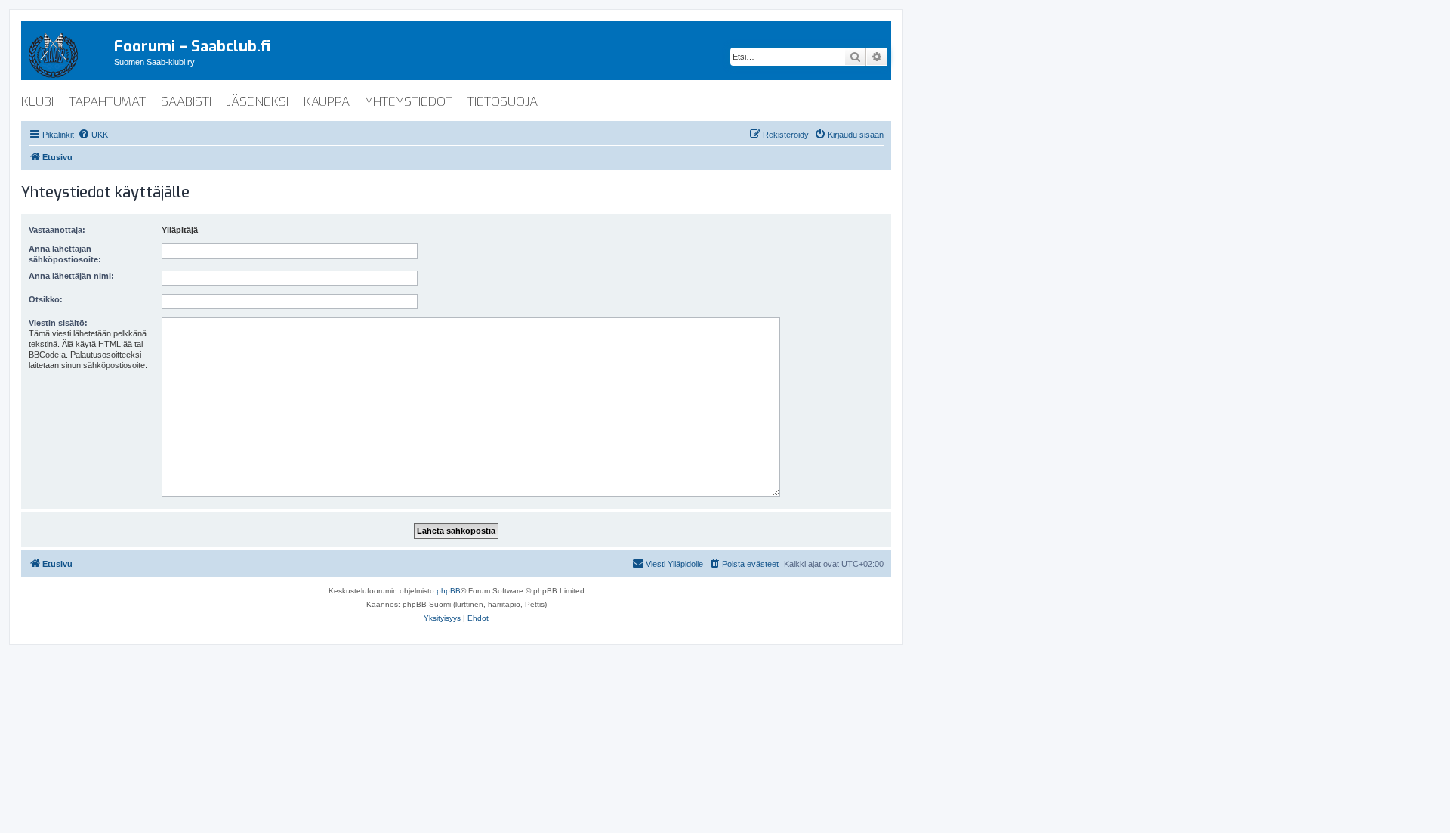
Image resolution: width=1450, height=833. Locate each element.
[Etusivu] (67, 52)
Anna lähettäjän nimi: (71, 275)
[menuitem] (93, 134)
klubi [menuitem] (37, 101)
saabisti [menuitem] (186, 101)
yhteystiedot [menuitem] (408, 101)
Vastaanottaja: (57, 229)
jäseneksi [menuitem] (257, 101)
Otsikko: (46, 299)
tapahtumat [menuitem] (107, 101)
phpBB (449, 591)
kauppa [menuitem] (327, 101)
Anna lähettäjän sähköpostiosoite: (65, 254)
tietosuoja (502, 101)
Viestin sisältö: (58, 322)
